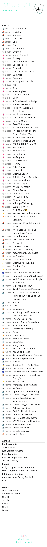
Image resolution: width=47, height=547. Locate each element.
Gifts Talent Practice (23, 61)
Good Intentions (21, 180)
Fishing (17, 163)
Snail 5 (6, 497)
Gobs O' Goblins (10, 490)
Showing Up (19, 200)
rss (27, 539)
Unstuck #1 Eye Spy (23, 249)
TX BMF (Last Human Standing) (24, 218)
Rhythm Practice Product (26, 127)
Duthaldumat (20, 236)
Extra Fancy (19, 167)
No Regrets (18, 157)
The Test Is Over (21, 246)
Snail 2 (6, 503)
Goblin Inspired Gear (23, 358)
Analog (16, 58)
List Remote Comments (25, 417)
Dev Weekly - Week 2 (23, 239)
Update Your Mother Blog (26, 391)
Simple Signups (21, 431)
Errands (17, 51)
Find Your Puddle (21, 94)
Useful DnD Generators (25, 368)
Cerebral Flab (19, 266)
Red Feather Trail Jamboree (27, 213)
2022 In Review (20, 206)
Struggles (18, 341)
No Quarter (18, 256)
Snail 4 (6, 500)
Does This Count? (22, 259)
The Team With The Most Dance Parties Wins (26, 132)
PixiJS (16, 302)
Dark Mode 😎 (20, 210)
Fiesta (5, 480)
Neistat (16, 269)
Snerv (5, 510)
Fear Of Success (21, 124)
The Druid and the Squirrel (26, 272)
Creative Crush (20, 173)
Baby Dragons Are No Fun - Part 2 (19, 470)
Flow (15, 305)
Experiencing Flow (22, 285)
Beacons (17, 78)
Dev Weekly (18, 243)
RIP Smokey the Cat (12, 473)
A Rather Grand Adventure (26, 177)
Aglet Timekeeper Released (27, 289)
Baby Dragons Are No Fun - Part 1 (19, 467)
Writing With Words (23, 81)
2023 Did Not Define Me (25, 144)
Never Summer (20, 154)
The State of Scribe (23, 318)
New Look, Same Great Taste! (28, 275)
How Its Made (20, 121)
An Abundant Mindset (24, 137)
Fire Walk (17, 38)
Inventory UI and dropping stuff (26, 225)
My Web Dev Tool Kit (23, 424)
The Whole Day (20, 196)
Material (17, 35)
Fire (14, 45)
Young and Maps (21, 351)
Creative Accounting (23, 262)
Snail (5, 506)
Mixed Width (19, 28)
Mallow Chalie (9, 444)
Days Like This (20, 160)
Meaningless (19, 91)
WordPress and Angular (25, 384)
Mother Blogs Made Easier (26, 404)
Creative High (20, 183)
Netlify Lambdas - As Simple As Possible (27, 281)
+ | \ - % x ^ (18, 48)
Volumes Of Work (22, 104)
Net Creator (19, 381)
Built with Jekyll (21, 427)
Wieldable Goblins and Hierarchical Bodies (24, 231)
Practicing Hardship (23, 328)
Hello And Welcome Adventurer (23, 109)
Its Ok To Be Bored (22, 114)
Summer (17, 74)
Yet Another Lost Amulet (25, 252)
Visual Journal (20, 55)
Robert (5, 464)
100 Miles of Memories (24, 348)
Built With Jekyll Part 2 (25, 411)
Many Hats (18, 345)
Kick (15, 84)
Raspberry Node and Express (27, 355)
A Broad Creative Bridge (25, 101)
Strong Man (8, 447)
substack (28, 542)
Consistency (19, 308)
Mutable (17, 32)
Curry (15, 332)
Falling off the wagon (24, 203)
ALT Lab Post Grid (21, 407)
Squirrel (17, 68)
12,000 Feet (18, 335)
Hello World (19, 434)
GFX (15, 41)
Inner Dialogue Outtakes (15, 457)
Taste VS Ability (10, 460)
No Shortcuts (20, 147)
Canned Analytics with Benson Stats (24, 400)
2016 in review (20, 325)
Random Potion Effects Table (28, 371)
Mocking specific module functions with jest (26, 314)
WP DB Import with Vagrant (27, 421)
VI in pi (16, 361)
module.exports (21, 338)
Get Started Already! (12, 450)
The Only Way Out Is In (24, 117)
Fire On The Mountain (24, 71)
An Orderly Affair (21, 186)
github (18, 542)
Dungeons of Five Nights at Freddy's (27, 376)
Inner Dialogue (10, 454)
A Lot (15, 88)
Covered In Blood (11, 493)
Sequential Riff (20, 64)
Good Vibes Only (21, 193)
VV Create (18, 388)
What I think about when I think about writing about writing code (26, 295)
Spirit (15, 97)
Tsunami (17, 170)
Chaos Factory (20, 190)
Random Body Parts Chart (26, 365)
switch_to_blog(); (22, 414)
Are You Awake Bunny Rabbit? (17, 477)
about (21, 539)
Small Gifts (19, 150)
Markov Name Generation (26, 322)
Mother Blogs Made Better (26, 394)
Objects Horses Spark (24, 140)
